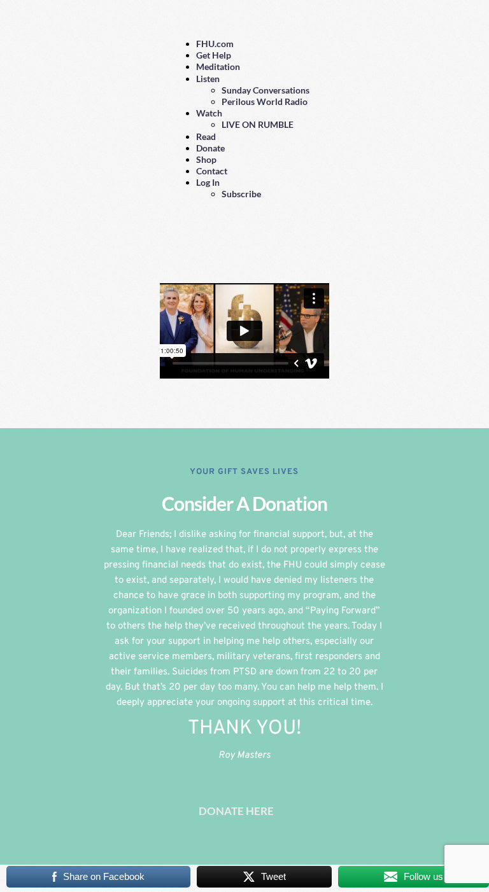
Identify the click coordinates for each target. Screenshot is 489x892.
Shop (206, 159)
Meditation (218, 66)
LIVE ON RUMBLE (258, 124)
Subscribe (241, 193)
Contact (211, 170)
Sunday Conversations (265, 90)
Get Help (213, 55)
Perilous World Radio (265, 101)
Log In (208, 182)
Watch (209, 113)
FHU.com (215, 43)
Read (206, 136)
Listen (208, 78)
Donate (210, 148)
